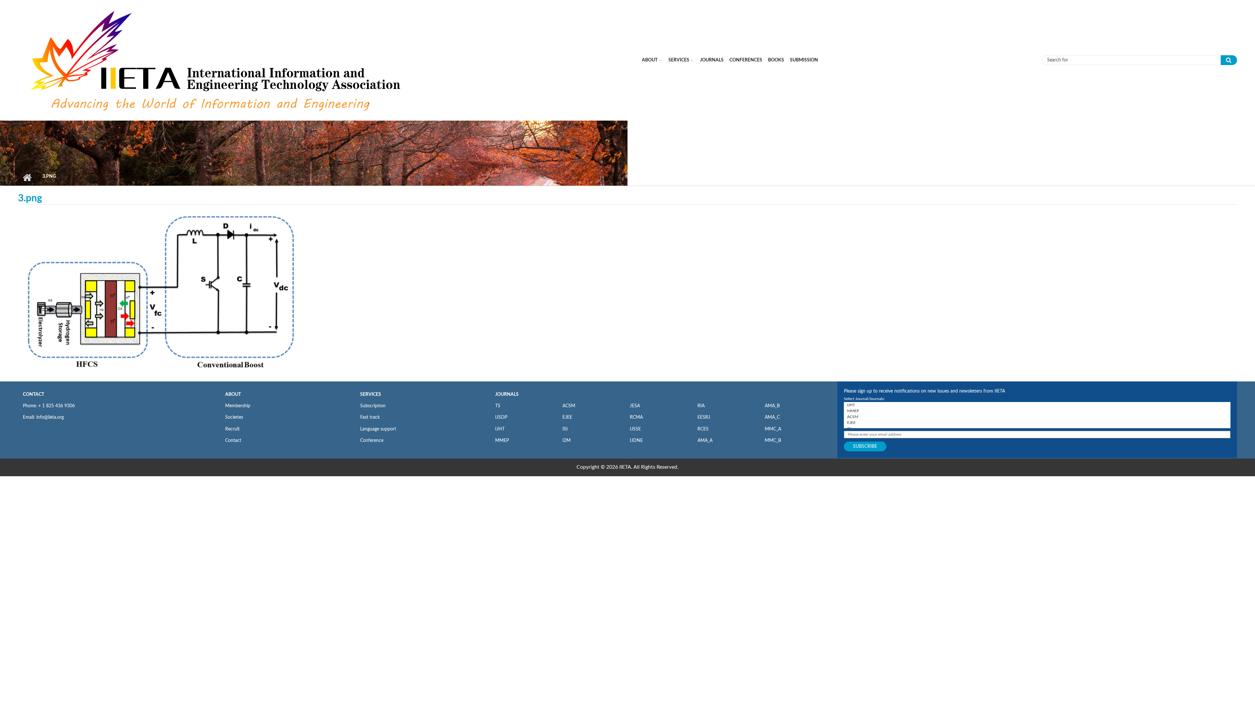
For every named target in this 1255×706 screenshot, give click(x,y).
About (650, 60)
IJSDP (501, 417)
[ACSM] (1037, 417)
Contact (233, 440)
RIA (701, 406)
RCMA (636, 417)
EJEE (567, 417)
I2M (566, 440)
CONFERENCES (745, 60)
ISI (565, 429)
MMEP (502, 440)
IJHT (500, 429)
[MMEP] (1037, 411)
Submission (804, 60)
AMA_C (772, 417)
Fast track (370, 417)
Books (776, 60)
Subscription (373, 406)
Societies (234, 417)
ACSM (568, 406)
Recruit (232, 429)
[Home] (217, 60)
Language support (378, 429)
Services (678, 60)
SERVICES (370, 394)
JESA (635, 406)
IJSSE (635, 429)
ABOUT (233, 394)
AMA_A (704, 440)
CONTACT (33, 394)
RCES (703, 429)
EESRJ (703, 417)
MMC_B (773, 440)
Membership (237, 406)
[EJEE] (1037, 423)
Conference (371, 440)
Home (27, 177)
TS (497, 406)
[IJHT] (1037, 405)
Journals (712, 60)
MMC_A (773, 429)
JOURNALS (507, 394)
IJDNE (636, 440)
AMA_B (772, 406)
